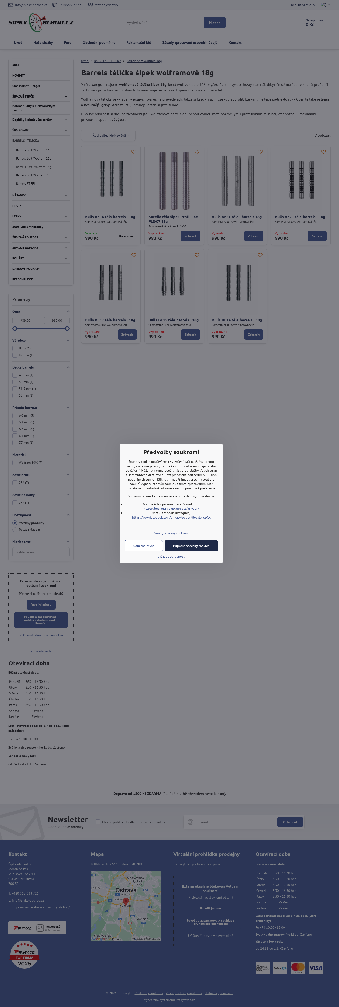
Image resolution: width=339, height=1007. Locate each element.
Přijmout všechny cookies (191, 546)
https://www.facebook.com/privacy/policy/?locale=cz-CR (171, 517)
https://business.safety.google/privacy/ (171, 508)
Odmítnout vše (143, 546)
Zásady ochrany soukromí (171, 533)
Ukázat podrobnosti (171, 556)
